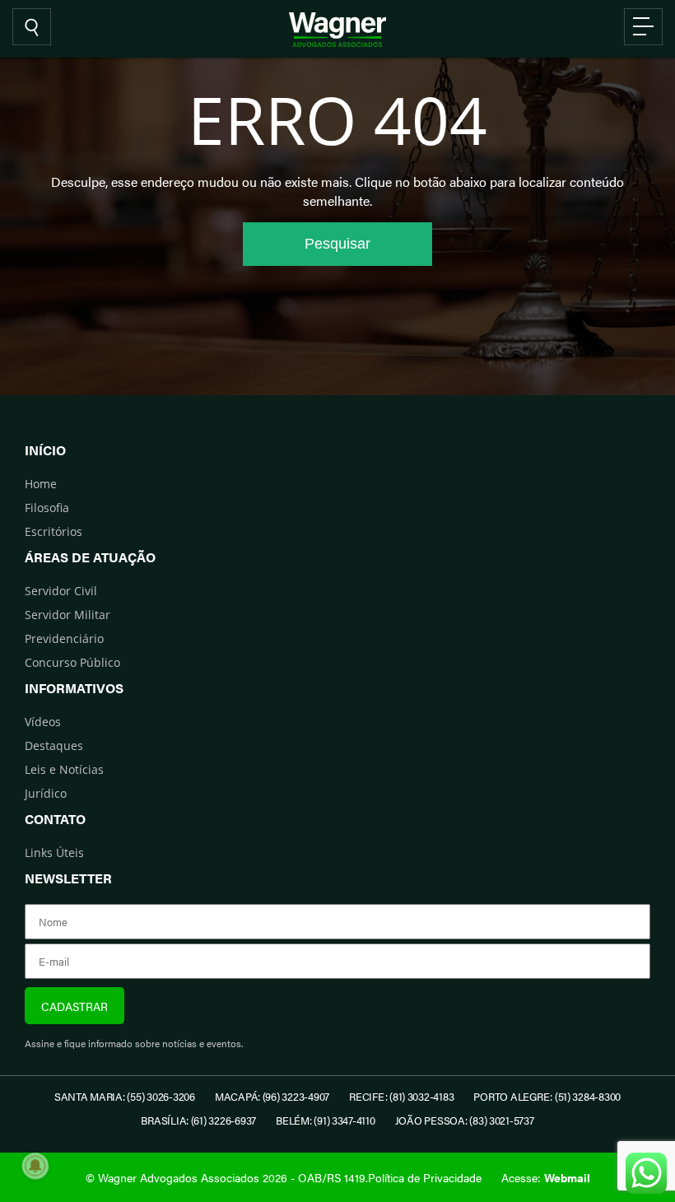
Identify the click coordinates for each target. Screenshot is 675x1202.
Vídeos (43, 721)
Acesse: (545, 1177)
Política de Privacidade (425, 1177)
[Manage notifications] (35, 1166)
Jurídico (46, 793)
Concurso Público (72, 662)
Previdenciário (64, 638)
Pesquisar (337, 243)
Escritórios (53, 531)
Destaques (54, 745)
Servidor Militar (67, 614)
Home (41, 484)
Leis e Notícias (64, 769)
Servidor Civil (61, 591)
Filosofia (47, 507)
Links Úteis (54, 852)
